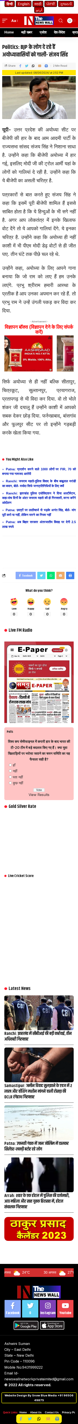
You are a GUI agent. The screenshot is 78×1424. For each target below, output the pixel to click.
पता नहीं (18, 777)
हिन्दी (9, 4)
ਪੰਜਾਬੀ (50, 4)
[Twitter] (30, 1308)
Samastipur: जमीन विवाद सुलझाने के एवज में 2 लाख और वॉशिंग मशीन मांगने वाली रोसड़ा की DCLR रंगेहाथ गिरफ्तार (38, 1092)
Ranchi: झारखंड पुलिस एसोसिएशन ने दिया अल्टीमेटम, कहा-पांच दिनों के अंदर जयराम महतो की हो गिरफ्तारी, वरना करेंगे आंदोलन (39, 498)
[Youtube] (65, 1308)
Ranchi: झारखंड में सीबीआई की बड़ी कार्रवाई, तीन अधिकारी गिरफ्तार (38, 1036)
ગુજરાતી (66, 4)
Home (23, 1412)
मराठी (37, 4)
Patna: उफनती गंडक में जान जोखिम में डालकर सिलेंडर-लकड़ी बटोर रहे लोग (36, 1146)
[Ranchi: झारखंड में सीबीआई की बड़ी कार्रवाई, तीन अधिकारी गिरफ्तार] (39, 1012)
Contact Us (52, 1412)
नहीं (15, 771)
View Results (39, 794)
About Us (36, 1412)
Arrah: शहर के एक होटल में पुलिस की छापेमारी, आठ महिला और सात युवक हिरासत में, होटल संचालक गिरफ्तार (36, 1201)
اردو (39, 10)
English (23, 4)
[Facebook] (12, 1308)
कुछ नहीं (18, 783)
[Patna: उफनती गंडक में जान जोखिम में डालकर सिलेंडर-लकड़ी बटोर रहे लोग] (39, 1122)
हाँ (14, 765)
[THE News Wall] (39, 20)
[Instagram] (48, 1308)
